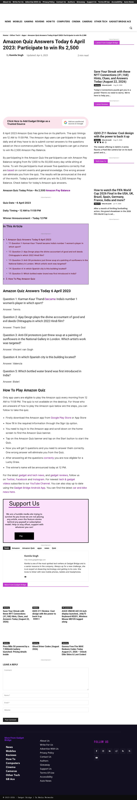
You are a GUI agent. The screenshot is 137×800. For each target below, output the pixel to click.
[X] (48, 62)
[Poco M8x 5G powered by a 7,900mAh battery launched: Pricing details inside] (16, 635)
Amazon (16, 548)
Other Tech (15, 35)
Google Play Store (61, 417)
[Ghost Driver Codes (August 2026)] (45, 635)
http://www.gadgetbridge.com (35, 560)
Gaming (6, 608)
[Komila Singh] (4, 55)
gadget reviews (59, 475)
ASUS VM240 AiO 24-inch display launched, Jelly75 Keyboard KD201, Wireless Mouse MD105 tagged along (74, 616)
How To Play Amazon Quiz (21, 278)
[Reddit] (116, 751)
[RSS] (122, 751)
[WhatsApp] (61, 62)
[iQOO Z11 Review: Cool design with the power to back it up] (45, 599)
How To (97, 204)
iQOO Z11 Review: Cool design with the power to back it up (44, 614)
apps (39, 548)
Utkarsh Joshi (107, 85)
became (50, 299)
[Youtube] (96, 757)
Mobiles (35, 608)
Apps (24, 35)
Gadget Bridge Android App (29, 487)
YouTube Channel (40, 483)
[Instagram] (103, 751)
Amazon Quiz (28, 548)
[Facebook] (42, 62)
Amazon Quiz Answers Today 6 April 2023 (29, 239)
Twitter (11, 479)
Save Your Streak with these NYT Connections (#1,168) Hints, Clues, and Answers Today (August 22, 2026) (16, 616)
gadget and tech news (31, 475)
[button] (131, 28)
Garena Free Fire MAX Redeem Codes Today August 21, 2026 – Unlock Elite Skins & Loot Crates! (74, 650)
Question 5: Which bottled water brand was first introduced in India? (44, 273)
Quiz (54, 548)
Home (5, 35)
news (46, 548)
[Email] (79, 62)
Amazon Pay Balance (58, 190)
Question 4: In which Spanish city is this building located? (39, 268)
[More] (86, 62)
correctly (49, 457)
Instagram (38, 479)
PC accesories (67, 608)
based (10, 170)
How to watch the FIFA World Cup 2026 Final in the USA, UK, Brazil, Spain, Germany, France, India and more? (114, 195)
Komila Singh (16, 55)
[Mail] (25, 576)
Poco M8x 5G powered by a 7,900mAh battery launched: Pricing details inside (16, 650)
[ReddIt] (73, 62)
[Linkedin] (67, 62)
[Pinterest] (55, 62)
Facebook (22, 479)
